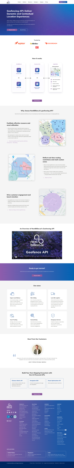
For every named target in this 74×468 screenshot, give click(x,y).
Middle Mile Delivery (35, 418)
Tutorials (46, 419)
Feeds (58, 428)
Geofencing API (22, 414)
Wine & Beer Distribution (36, 432)
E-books (58, 422)
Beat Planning (34, 431)
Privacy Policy (32, 463)
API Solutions (47, 424)
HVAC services (34, 425)
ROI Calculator (59, 419)
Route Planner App (60, 434)
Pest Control (34, 427)
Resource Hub (62, 463)
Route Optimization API (23, 405)
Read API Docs (23, 29)
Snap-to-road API (22, 417)
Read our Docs (48, 177)
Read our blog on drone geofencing (17, 209)
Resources (30, 2)
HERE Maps (47, 409)
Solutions (24, 2)
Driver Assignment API (23, 411)
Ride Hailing (34, 414)
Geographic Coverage (23, 432)
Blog (58, 425)
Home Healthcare (35, 435)
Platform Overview (22, 425)
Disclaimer (57, 463)
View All (20, 418)
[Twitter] (10, 420)
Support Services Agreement (49, 463)
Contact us (59, 409)
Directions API (21, 408)
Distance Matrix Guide (48, 431)
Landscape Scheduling (36, 438)
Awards (58, 412)
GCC (20, 434)
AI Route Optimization (23, 424)
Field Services (34, 411)
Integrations (47, 421)
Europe (20, 435)
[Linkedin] (7, 420)
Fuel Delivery (34, 434)
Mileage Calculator (60, 442)
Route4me (46, 411)
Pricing (46, 2)
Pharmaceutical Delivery (36, 422)
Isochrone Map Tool (60, 441)
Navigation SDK (22, 409)
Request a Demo (63, 2)
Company (41, 2)
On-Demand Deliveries (36, 409)
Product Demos (60, 418)
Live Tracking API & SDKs (23, 412)
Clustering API (21, 415)
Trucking (33, 405)
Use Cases (59, 427)
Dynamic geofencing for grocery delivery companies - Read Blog (17, 142)
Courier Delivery (35, 421)
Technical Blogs (47, 425)
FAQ (58, 414)
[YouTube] (9, 420)
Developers (36, 2)
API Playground (47, 422)
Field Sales (34, 428)
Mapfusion (21, 422)
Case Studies (59, 421)
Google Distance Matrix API (49, 408)
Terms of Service (38, 463)
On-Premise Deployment (23, 431)
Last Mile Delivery (35, 408)
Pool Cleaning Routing (36, 437)
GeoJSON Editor (60, 435)
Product (19, 2)
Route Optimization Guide (49, 429)
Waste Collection (35, 412)
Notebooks (46, 418)
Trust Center (59, 411)
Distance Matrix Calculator (61, 437)
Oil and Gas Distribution (36, 424)
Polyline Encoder (60, 438)
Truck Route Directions (61, 444)
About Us (58, 408)
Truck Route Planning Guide (49, 432)
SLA (42, 463)
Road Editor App (22, 427)
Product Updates (60, 424)
